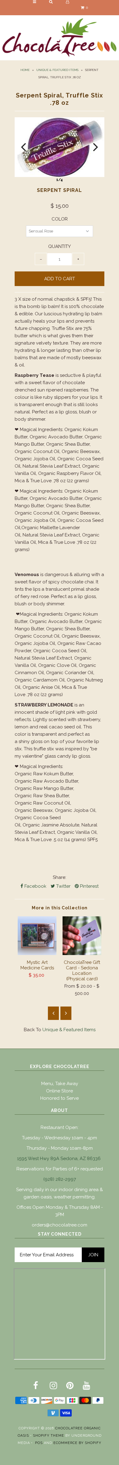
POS (39, 1443)
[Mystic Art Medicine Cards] (37, 953)
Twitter (62, 886)
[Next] (95, 147)
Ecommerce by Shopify (77, 1443)
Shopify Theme (48, 1436)
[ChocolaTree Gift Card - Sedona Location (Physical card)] (82, 953)
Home (25, 70)
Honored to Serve (59, 1098)
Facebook (34, 886)
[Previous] (23, 147)
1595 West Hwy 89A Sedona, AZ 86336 (59, 1158)
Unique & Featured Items (57, 70)
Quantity (59, 246)
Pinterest (89, 886)
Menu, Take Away (59, 1083)
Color (60, 219)
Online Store (59, 1091)
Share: (59, 877)
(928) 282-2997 (59, 1179)
